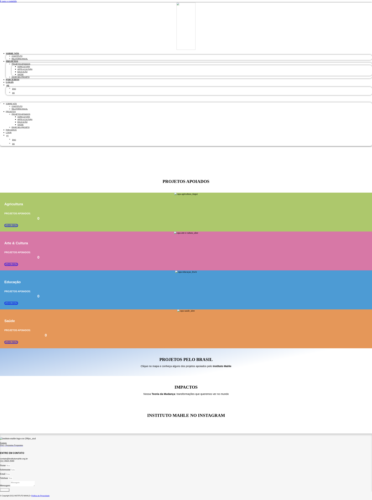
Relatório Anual (20, 59)
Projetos (12, 61)
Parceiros (12, 79)
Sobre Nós (12, 53)
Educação (22, 72)
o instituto (17, 56)
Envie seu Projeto (20, 77)
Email (3, 474)
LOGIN (10, 82)
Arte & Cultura (24, 69)
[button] (186, 98)
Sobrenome (5, 469)
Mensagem (5, 485)
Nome (3, 465)
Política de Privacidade (40, 496)
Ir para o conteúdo (8, 1)
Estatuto (3, 443)
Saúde (20, 75)
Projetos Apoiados (21, 64)
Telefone (4, 478)
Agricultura (23, 67)
